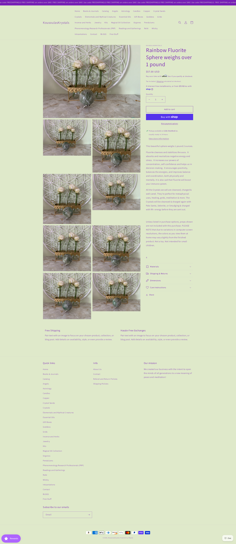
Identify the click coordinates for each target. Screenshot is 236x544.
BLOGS (46, 494)
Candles (46, 393)
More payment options (169, 123)
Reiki (45, 475)
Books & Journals (50, 374)
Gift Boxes (47, 422)
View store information (159, 138)
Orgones (46, 456)
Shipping (160, 81)
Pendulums (48, 460)
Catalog (46, 379)
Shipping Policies (100, 384)
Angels (46, 384)
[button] (180, 23)
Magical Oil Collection (52, 451)
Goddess (47, 427)
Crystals (46, 408)
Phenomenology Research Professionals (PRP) (63, 465)
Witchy (46, 480)
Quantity (149, 94)
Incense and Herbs (51, 436)
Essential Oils (49, 417)
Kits (44, 446)
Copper (46, 398)
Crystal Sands (49, 403)
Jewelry (46, 441)
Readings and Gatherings (54, 470)
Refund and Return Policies (105, 379)
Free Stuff (47, 499)
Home (45, 369)
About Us (97, 369)
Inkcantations (49, 484)
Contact (46, 489)
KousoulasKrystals (114, 538)
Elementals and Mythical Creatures (58, 412)
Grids (45, 432)
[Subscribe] (89, 515)
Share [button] (151, 295)
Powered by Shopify (126, 538)
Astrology (47, 388)
